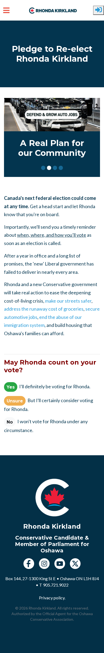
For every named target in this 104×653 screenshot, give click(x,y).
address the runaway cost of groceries (43, 309)
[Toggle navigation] (6, 10)
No (10, 422)
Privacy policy (52, 597)
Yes (11, 387)
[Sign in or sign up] (98, 10)
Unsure (15, 400)
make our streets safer (68, 301)
